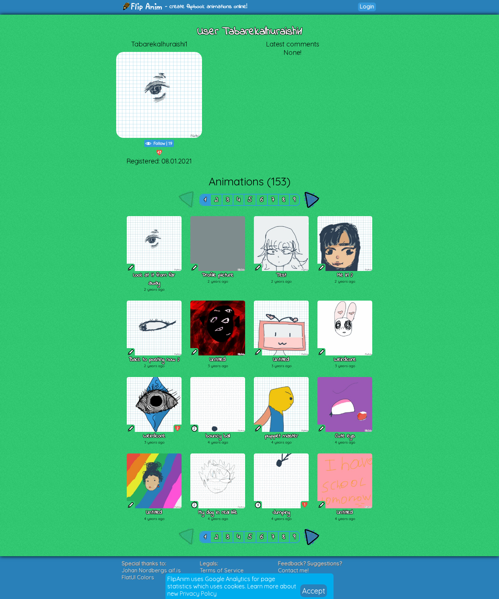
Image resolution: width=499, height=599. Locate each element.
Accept (313, 590)
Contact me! (293, 570)
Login (367, 6)
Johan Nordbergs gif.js (151, 570)
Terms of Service (222, 570)
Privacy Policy (198, 593)
